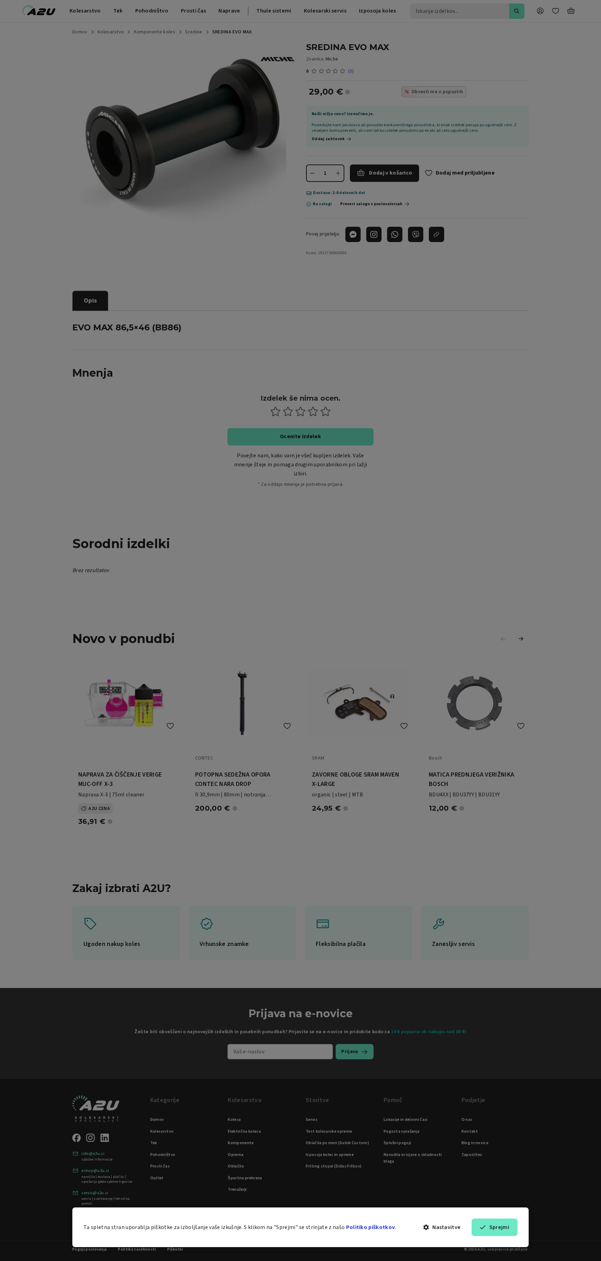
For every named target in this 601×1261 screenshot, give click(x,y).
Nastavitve (446, 1227)
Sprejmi (499, 1227)
